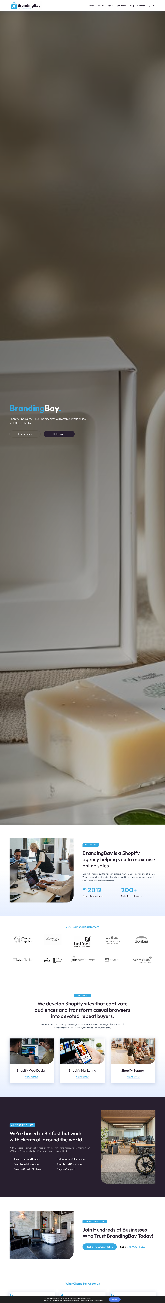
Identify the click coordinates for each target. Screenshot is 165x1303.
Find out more (25, 434)
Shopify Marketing (82, 1070)
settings (100, 1301)
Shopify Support (133, 1070)
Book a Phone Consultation (99, 1246)
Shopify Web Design (32, 1070)
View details (31, 1077)
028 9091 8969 (135, 1247)
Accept (114, 1299)
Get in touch (59, 434)
